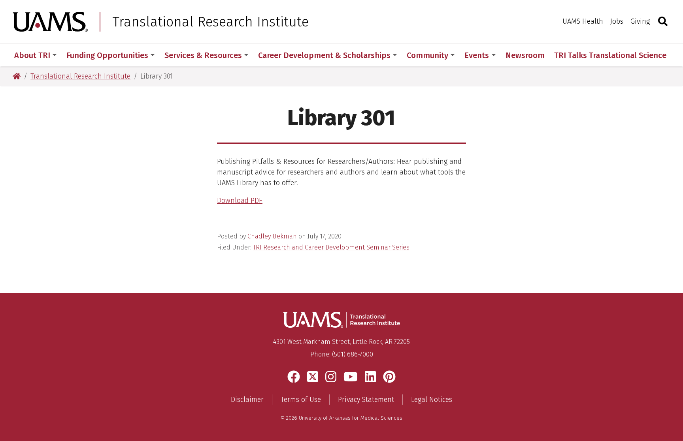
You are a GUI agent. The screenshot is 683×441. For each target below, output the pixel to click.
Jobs (616, 21)
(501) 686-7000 (352, 354)
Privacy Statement (366, 399)
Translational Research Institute (210, 21)
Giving (640, 21)
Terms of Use (301, 399)
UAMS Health (582, 21)
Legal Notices (431, 399)
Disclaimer (247, 399)
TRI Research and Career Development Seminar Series (331, 247)
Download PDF (239, 200)
